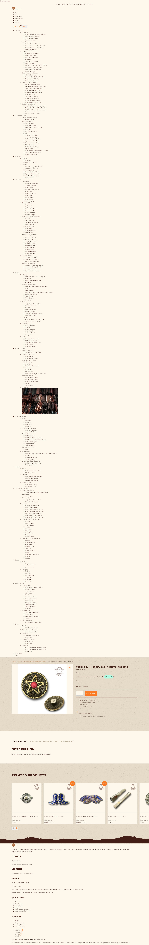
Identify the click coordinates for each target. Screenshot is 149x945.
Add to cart (91, 693)
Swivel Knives (26, 498)
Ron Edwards (29, 568)
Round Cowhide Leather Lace (35, 34)
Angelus (28, 420)
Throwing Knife (30, 606)
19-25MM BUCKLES (32, 259)
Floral (27, 552)
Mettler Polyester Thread (33, 166)
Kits (26, 449)
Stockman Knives (31, 597)
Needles (28, 160)
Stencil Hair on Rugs (32, 143)
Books (17, 560)
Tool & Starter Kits (28, 354)
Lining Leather (30, 71)
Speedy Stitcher (30, 162)
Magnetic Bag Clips (32, 189)
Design (27, 556)
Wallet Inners (29, 385)
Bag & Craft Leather (28, 104)
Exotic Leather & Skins (33, 69)
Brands (24, 317)
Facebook (18, 932)
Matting (28, 531)
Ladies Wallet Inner (31, 377)
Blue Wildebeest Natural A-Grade (36, 151)
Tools (17, 273)
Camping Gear (26, 585)
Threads (24, 164)
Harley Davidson (31, 599)
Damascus (29, 608)
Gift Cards (25, 626)
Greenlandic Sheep (31, 147)
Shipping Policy (20, 923)
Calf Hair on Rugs (31, 135)
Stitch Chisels (30, 329)
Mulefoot (28, 529)
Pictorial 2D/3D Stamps (33, 513)
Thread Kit (28, 362)
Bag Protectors (30, 193)
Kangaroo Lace (30, 40)
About (17, 13)
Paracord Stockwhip (32, 616)
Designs (28, 579)
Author (24, 562)
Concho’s (28, 191)
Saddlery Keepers (31, 269)
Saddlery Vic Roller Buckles (34, 265)
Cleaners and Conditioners (31, 461)
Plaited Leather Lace (32, 36)
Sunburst (28, 548)
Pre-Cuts (28, 370)
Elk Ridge (28, 593)
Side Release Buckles (32, 471)
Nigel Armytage (30, 564)
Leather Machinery (31, 339)
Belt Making (29, 356)
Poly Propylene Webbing (33, 476)
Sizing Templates (31, 294)
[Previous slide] (13, 828)
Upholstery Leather (32, 53)
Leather (17, 30)
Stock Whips (26, 610)
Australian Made (31, 632)
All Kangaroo (29, 123)
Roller (27, 288)
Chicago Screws (30, 230)
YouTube (18, 934)
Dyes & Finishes (20, 416)
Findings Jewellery (31, 183)
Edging (24, 275)
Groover (28, 279)
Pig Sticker (29, 601)
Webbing (18, 467)
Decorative (25, 182)
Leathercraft (29, 575)
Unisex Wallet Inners (32, 381)
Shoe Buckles (30, 246)
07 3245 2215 (17, 861)
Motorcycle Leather (32, 57)
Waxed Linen (29, 170)
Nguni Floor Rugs (31, 154)
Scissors (28, 308)
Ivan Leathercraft (31, 508)
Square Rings (30, 215)
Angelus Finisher (31, 432)
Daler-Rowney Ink (31, 442)
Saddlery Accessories (32, 271)
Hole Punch (29, 331)
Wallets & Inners (27, 376)
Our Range (18, 17)
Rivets (27, 218)
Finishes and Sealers (29, 428)
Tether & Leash (27, 482)
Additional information (44, 741)
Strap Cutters (30, 312)
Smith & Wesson (31, 603)
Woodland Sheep (31, 145)
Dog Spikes (29, 199)
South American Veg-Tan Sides (35, 46)
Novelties (28, 129)
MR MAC (28, 424)
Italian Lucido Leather (32, 114)
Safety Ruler (29, 290)
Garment (28, 59)
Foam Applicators (31, 457)
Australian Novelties (32, 636)
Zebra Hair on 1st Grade (33, 152)
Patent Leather (30, 55)
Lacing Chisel (30, 325)
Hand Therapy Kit (27, 350)
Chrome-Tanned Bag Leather (35, 106)
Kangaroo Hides (27, 121)
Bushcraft (28, 581)
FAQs (17, 921)
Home (13, 661)
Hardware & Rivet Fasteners (31, 216)
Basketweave (30, 543)
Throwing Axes (30, 605)
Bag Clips (28, 228)
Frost (27, 595)
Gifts (16, 624)
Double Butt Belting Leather (35, 77)
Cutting (24, 302)
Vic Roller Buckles (31, 240)
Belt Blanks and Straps (33, 102)
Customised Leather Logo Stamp (36, 492)
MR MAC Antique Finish (33, 438)
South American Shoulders (34, 48)
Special (27, 558)
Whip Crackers (27, 620)
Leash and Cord (30, 486)
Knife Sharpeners (31, 315)
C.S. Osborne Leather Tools (34, 319)
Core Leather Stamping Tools (31, 519)
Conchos (34, 661)
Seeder (27, 527)
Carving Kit (29, 496)
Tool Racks (29, 296)
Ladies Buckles (30, 251)
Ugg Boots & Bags (28, 639)
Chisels (27, 327)
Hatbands (25, 645)
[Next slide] (16, 828)
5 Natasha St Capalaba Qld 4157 (23, 873)
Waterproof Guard (31, 465)
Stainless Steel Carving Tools (35, 517)
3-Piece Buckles (30, 244)
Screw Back (41, 661)
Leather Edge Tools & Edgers (35, 277)
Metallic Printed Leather (33, 67)
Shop (17, 15)
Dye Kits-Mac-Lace (31, 366)
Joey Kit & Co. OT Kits (33, 352)
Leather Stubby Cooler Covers (35, 374)
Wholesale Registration (23, 910)
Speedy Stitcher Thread (33, 174)
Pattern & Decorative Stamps (31, 539)
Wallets (27, 383)
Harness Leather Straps (33, 92)
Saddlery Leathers (31, 61)
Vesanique (41, 939)
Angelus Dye (29, 444)
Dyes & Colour (27, 434)
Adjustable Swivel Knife (33, 304)
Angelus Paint (30, 445)
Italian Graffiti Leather (32, 112)
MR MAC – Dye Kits (28, 447)
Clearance (18, 653)
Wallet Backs (29, 372)
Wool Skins (29, 149)
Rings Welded (30, 213)
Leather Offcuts (30, 50)
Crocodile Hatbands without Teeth (36, 649)
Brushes (28, 455)
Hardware (18, 180)
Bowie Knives (30, 589)
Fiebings (28, 422)
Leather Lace (26, 32)
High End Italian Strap (32, 90)
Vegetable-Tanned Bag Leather (36, 108)
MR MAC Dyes (30, 436)
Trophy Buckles (30, 242)
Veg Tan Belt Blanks (32, 79)
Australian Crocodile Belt (33, 88)
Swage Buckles (30, 236)
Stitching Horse (30, 346)
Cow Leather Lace (31, 38)
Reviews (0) (67, 741)
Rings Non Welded (31, 209)
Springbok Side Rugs (32, 141)
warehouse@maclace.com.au (22, 864)
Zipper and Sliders (31, 222)
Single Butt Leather (32, 75)
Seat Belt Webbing (31, 478)
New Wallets (26, 387)
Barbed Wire (29, 546)
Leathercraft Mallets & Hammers (36, 286)
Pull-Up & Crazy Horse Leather (35, 110)
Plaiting (28, 574)
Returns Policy (20, 927)
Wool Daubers (30, 459)
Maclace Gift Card (31, 628)
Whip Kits (28, 618)
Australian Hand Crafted (30, 630)
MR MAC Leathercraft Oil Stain (36, 440)
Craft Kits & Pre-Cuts (29, 360)
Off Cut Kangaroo (31, 131)
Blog (16, 20)
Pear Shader (29, 523)
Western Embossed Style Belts (35, 87)
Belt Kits (28, 364)
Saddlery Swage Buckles (33, 267)
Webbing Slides (30, 473)
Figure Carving (30, 537)
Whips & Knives (20, 583)
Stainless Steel (30, 238)
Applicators (26, 451)
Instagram (18, 930)
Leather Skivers (30, 306)
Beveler (28, 521)
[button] (106, 686)
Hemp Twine (29, 178)
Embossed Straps (31, 81)
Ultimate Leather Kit (32, 358)
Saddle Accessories (28, 263)
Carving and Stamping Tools (34, 511)
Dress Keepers (30, 253)
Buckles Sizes (26, 255)
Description (19, 741)
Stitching (18, 156)
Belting (27, 572)
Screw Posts (29, 201)
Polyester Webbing (31, 480)
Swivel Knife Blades (32, 502)
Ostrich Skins (29, 119)
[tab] (20, 741)
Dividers (28, 300)
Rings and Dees (27, 203)
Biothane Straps (31, 484)
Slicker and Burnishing (33, 280)
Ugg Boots (29, 641)
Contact (17, 22)
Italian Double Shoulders (33, 44)
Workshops (19, 18)
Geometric (28, 544)
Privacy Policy (19, 925)
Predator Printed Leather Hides (36, 65)
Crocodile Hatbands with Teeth (35, 647)
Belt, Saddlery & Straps (30, 73)
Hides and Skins (20, 116)
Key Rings (28, 205)
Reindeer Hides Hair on (33, 139)
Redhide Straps (30, 94)
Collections (25, 494)
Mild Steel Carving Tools (33, 515)
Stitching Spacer (31, 341)
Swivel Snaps (29, 226)
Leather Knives (30, 310)
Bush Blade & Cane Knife (34, 587)
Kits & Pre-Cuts (20, 348)
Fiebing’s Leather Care (33, 463)
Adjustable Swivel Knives (33, 314)
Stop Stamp (29, 533)
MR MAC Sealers (31, 430)
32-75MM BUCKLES (32, 261)
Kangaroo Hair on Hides (33, 127)
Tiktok (17, 936)
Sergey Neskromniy (32, 506)
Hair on (24, 133)
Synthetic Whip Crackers (33, 622)
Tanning (28, 577)
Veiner (27, 535)
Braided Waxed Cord (32, 172)
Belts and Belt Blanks (29, 83)
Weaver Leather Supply (33, 321)
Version (24, 504)
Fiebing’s (28, 426)
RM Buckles (29, 249)
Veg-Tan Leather (27, 42)
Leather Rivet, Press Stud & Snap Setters (39, 292)
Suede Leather (30, 63)
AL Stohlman (29, 566)
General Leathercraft (29, 284)
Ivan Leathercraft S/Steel (34, 509)
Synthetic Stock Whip (32, 612)
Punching (25, 323)
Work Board (29, 298)
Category (25, 570)
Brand (24, 418)
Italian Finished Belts (32, 85)
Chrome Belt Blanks (32, 98)
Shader (27, 541)
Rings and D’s (30, 211)
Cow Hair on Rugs (31, 137)
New (16, 655)
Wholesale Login (20, 912)
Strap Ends (29, 335)
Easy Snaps (29, 232)
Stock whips (29, 614)
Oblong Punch (30, 333)
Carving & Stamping (21, 488)
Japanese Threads (31, 168)
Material (24, 475)
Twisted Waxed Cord (32, 176)
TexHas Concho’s (31, 185)
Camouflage (29, 525)
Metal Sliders (29, 197)
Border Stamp (30, 550)
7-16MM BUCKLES (31, 257)
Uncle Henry (29, 591)
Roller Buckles (30, 247)
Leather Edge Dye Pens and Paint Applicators (40, 453)
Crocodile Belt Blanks (32, 100)
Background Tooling (32, 554)
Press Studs (29, 224)
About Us (18, 902)
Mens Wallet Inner (31, 379)
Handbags (28, 643)
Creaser (28, 282)
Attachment (26, 469)
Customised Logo (28, 490)
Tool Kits (28, 368)
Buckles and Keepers (29, 234)
